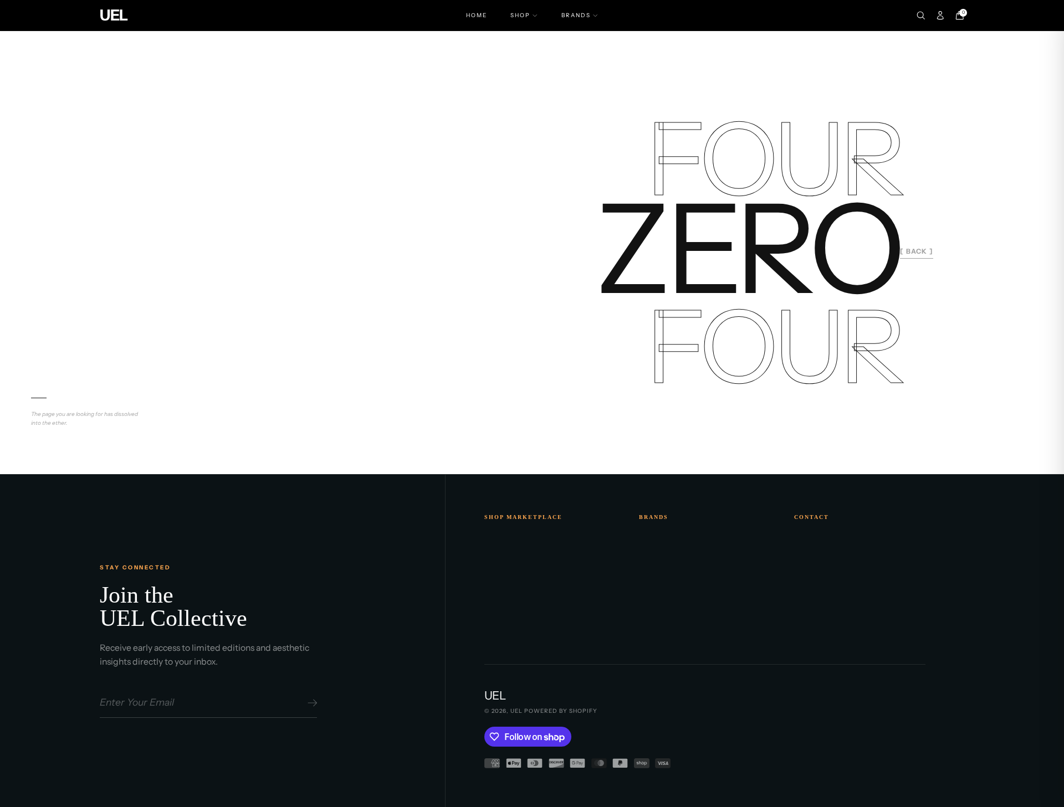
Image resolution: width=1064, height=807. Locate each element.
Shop (520, 15)
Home (476, 15)
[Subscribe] (311, 703)
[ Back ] (916, 251)
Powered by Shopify (560, 711)
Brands (576, 15)
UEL (516, 711)
